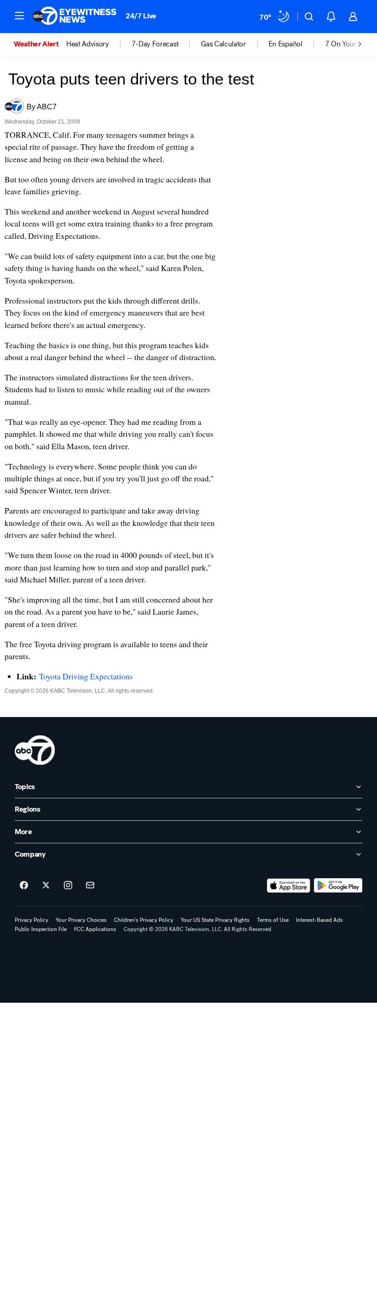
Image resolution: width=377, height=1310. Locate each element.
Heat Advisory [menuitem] (87, 44)
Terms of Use (273, 920)
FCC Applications (95, 929)
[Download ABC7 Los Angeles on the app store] (289, 885)
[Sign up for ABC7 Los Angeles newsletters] (90, 885)
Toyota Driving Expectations (86, 676)
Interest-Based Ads (319, 920)
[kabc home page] (35, 750)
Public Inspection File (41, 929)
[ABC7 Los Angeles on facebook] (24, 885)
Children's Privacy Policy (143, 920)
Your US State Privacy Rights (215, 920)
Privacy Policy (31, 920)
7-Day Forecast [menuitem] (155, 44)
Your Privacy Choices (81, 920)
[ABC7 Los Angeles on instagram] (68, 885)
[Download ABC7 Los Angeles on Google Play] (338, 885)
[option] (40, 44)
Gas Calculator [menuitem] (223, 44)
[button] (19, 15)
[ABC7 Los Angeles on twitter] (46, 885)
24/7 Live (141, 16)
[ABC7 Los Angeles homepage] (74, 16)
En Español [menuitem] (285, 44)
